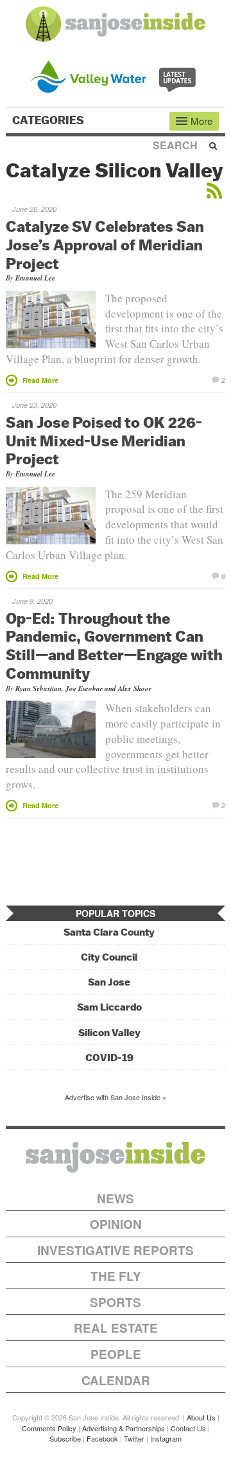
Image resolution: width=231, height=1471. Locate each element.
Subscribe (65, 1438)
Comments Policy (49, 1428)
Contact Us (188, 1428)
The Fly (115, 1276)
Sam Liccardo (109, 1007)
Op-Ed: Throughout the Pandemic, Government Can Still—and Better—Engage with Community (114, 645)
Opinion (116, 1224)
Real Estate (116, 1328)
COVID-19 (109, 1058)
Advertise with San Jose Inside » (115, 1097)
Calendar (115, 1380)
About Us (201, 1417)
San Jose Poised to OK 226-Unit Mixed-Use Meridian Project (104, 440)
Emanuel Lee (35, 278)
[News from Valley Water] (116, 75)
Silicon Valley (109, 1033)
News (115, 1198)
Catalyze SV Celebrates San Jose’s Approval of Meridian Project (105, 244)
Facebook (102, 1438)
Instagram (166, 1438)
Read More (40, 380)
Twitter (134, 1438)
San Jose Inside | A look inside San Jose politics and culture (115, 1157)
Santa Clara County (109, 932)
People (115, 1354)
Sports (115, 1302)
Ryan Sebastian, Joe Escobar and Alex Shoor (83, 688)
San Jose (109, 982)
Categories (49, 120)
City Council (109, 957)
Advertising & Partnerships (123, 1428)
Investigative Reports (115, 1250)
